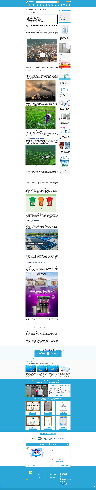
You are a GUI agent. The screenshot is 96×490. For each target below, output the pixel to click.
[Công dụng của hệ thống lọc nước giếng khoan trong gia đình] (64, 89)
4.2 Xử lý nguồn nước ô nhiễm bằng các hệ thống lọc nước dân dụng (36, 21)
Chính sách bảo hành (52, 477)
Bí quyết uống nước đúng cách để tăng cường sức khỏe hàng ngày (65, 152)
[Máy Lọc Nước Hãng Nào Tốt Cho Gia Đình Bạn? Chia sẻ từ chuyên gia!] (64, 29)
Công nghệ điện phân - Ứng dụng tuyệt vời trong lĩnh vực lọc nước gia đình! (42, 374)
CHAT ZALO (53, 353)
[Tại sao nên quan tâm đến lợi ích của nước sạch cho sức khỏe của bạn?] (64, 130)
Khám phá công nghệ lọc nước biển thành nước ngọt (64, 83)
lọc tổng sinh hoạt (39, 268)
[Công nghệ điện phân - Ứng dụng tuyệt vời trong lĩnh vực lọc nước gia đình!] (42, 368)
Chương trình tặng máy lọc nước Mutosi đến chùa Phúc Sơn (64, 70)
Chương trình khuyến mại (41, 474)
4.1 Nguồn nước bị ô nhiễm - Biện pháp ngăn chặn (34, 20)
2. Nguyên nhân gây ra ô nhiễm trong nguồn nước (33, 17)
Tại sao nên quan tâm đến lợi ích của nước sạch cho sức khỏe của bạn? (64, 137)
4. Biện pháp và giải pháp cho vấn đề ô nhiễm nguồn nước (35, 19)
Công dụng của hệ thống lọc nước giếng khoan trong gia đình (65, 96)
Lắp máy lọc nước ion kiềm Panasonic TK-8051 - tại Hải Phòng (65, 56)
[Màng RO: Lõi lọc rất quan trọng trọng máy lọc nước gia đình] (64, 103)
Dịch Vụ (39, 477)
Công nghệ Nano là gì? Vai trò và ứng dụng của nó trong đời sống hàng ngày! (53, 374)
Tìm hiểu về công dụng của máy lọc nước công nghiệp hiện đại (64, 123)
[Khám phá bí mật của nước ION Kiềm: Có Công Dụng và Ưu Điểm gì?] (64, 161)
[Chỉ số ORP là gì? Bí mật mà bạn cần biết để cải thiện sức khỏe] (65, 368)
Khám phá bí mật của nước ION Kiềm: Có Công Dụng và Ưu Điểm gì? (64, 170)
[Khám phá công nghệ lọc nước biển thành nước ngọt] (64, 77)
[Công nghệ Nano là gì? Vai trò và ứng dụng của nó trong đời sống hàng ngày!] (53, 368)
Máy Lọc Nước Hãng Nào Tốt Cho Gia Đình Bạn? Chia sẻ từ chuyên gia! (64, 38)
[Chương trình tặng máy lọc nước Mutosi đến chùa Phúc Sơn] (64, 64)
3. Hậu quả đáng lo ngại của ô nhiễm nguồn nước (33, 18)
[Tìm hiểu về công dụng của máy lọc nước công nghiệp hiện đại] (64, 116)
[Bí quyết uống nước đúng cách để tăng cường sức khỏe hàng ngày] (64, 145)
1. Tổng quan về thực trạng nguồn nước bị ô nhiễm (33, 16)
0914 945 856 (42, 353)
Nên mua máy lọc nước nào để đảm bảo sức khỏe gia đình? (31, 374)
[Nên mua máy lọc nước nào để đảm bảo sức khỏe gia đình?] (31, 368)
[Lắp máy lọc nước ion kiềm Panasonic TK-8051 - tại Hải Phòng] (64, 48)
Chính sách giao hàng (52, 474)
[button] (69, 371)
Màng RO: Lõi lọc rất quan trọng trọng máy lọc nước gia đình (64, 109)
